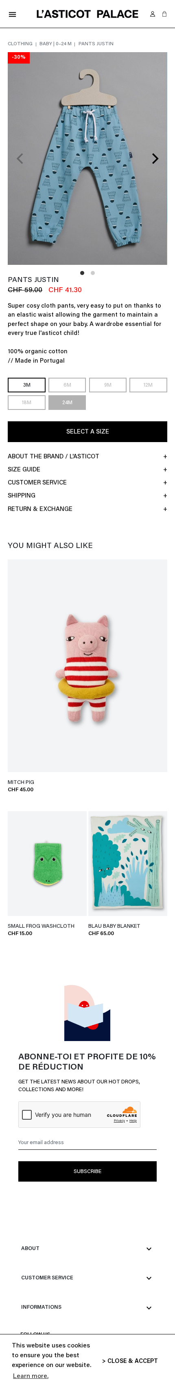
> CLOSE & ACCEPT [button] (130, 1361)
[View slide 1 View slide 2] (87, 158)
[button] (164, 14)
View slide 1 (82, 273)
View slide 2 (93, 273)
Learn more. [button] (30, 1376)
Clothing (21, 44)
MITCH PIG (21, 782)
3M (27, 385)
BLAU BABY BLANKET (114, 926)
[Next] (154, 158)
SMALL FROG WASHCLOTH (41, 926)
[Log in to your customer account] (153, 14)
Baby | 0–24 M (56, 44)
